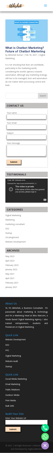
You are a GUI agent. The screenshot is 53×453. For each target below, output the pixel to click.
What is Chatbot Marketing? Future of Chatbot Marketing (25, 49)
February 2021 (12, 282)
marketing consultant (15, 224)
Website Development (15, 241)
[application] (26, 191)
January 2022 (11, 269)
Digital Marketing (13, 215)
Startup (8, 233)
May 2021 (9, 273)
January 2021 (11, 287)
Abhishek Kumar (15, 55)
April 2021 (9, 278)
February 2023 (12, 265)
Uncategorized (12, 237)
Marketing (10, 219)
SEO (7, 228)
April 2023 (9, 260)
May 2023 (9, 256)
